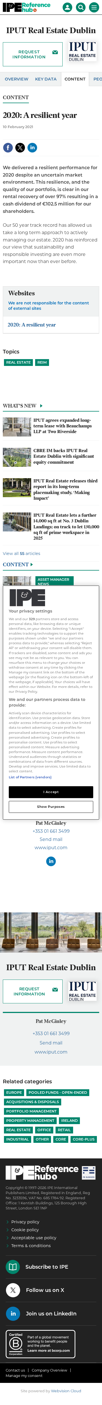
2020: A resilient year (32, 324)
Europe (14, 1092)
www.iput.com (51, 847)
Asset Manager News (53, 581)
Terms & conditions (31, 1245)
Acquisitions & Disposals (32, 1102)
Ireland (69, 1120)
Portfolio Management (31, 1111)
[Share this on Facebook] (8, 148)
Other (42, 1139)
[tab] (51, 407)
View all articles (21, 553)
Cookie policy (25, 1229)
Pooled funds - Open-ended (58, 1092)
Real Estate (18, 362)
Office (44, 1130)
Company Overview (49, 1370)
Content (75, 79)
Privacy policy (25, 1221)
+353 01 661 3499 (51, 831)
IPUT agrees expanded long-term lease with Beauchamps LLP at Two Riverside (62, 426)
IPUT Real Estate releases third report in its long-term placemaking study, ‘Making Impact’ (65, 489)
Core (61, 1139)
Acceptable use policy (33, 1237)
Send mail (51, 839)
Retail (64, 1130)
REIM (42, 362)
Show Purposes (51, 807)
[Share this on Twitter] (20, 148)
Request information (29, 54)
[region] (51, 702)
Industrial (17, 1139)
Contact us (15, 1370)
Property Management (30, 1120)
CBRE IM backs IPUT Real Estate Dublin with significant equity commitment (63, 456)
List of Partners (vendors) (30, 777)
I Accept (51, 792)
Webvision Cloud (66, 1391)
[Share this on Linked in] (32, 148)
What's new (19, 405)
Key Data (46, 79)
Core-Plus (84, 1139)
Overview (16, 79)
